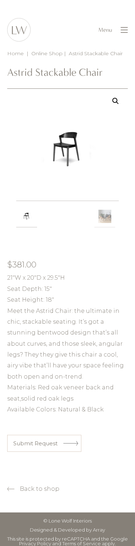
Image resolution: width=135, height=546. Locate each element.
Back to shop (39, 488)
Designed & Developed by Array (67, 530)
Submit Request (35, 443)
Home (15, 53)
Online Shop (47, 53)
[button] (115, 101)
